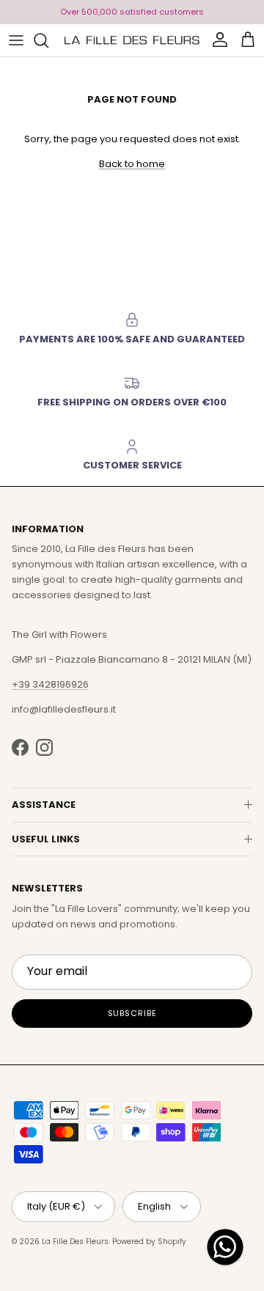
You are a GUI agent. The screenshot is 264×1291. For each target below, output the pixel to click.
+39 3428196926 (50, 684)
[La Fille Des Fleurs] (132, 40)
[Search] (48, 40)
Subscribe (132, 1013)
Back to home (132, 164)
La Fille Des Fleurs (75, 1241)
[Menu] (16, 40)
